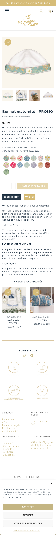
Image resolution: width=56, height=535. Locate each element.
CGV (4, 422)
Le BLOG (8, 452)
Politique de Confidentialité (26, 531)
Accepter (28, 507)
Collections (9, 455)
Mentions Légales (12, 425)
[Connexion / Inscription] (41, 11)
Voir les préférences (28, 523)
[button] (51, 483)
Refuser (28, 515)
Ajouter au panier (34, 186)
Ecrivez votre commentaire (16, 117)
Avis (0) (29, 197)
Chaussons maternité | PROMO (14, 320)
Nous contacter (39, 421)
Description (11, 197)
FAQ (33, 424)
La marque (8, 419)
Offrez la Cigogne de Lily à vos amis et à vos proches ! (42, 445)
